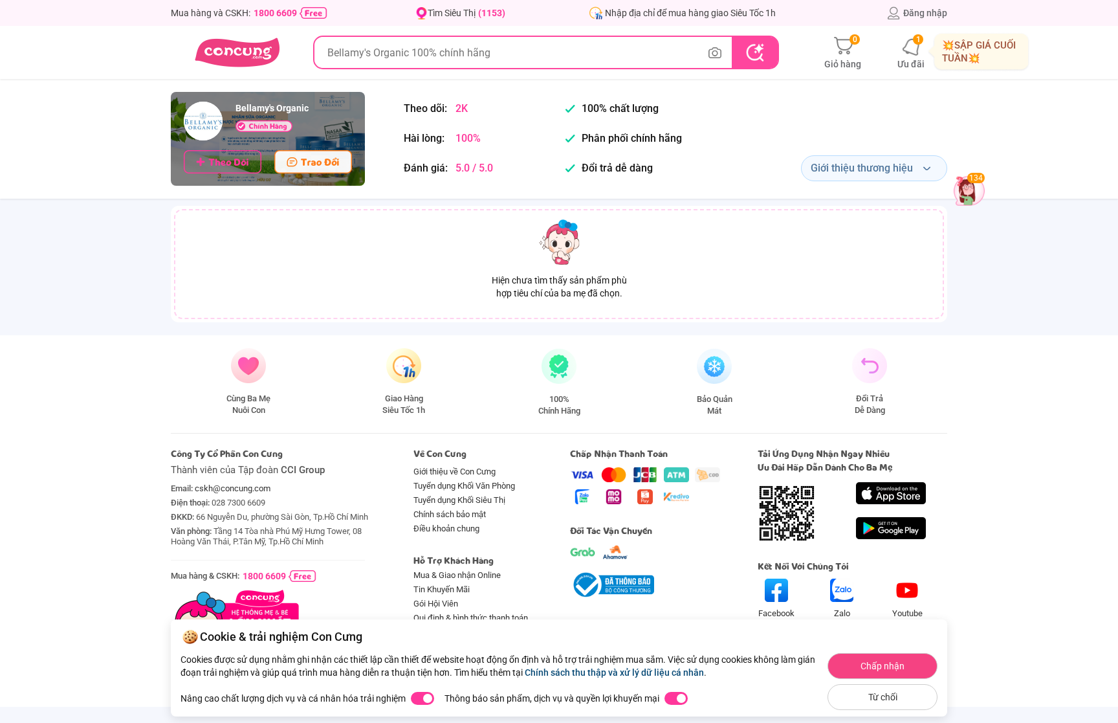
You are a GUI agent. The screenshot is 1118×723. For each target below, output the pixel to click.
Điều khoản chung (446, 528)
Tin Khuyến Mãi (441, 589)
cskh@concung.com (232, 488)
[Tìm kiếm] (755, 52)
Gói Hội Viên (435, 603)
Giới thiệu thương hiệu (862, 168)
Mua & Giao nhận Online (457, 575)
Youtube (907, 613)
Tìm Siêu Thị (466, 13)
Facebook (776, 613)
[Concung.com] (237, 52)
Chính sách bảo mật (449, 514)
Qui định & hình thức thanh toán (470, 618)
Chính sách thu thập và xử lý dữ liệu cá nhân (614, 672)
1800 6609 (275, 12)
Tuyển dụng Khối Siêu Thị (459, 500)
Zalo (842, 613)
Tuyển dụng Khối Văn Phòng (464, 486)
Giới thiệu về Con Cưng (454, 471)
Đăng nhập (925, 13)
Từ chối (882, 697)
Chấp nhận (882, 666)
